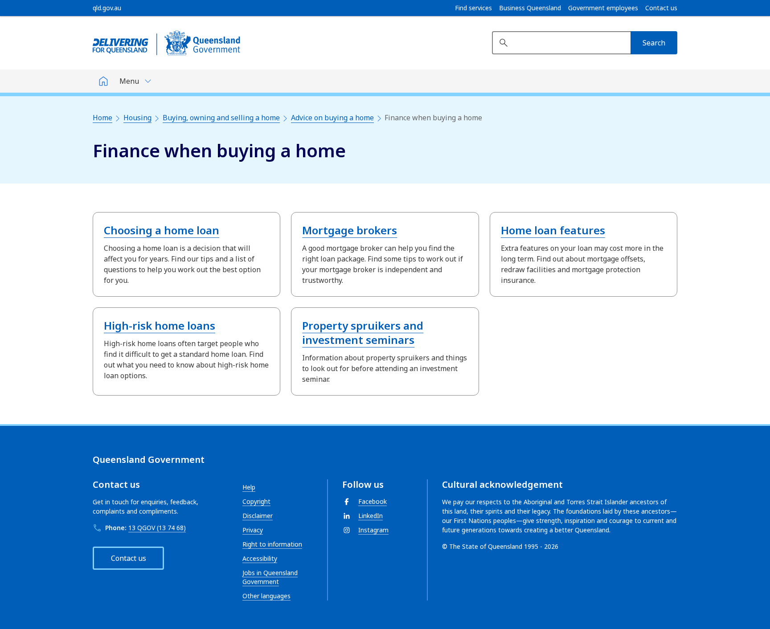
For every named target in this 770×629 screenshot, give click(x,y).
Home (102, 118)
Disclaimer (257, 515)
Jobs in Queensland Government (270, 577)
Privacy (252, 530)
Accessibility (259, 558)
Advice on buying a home (332, 118)
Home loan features (553, 230)
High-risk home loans (159, 325)
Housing (137, 118)
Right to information (272, 544)
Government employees (603, 8)
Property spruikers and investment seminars (362, 332)
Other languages (266, 596)
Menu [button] (129, 81)
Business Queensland (530, 8)
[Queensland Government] (166, 42)
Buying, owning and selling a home (221, 118)
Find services (473, 8)
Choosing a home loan (161, 230)
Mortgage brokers (349, 230)
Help (248, 487)
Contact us (661, 8)
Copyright (256, 501)
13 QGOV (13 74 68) (157, 527)
